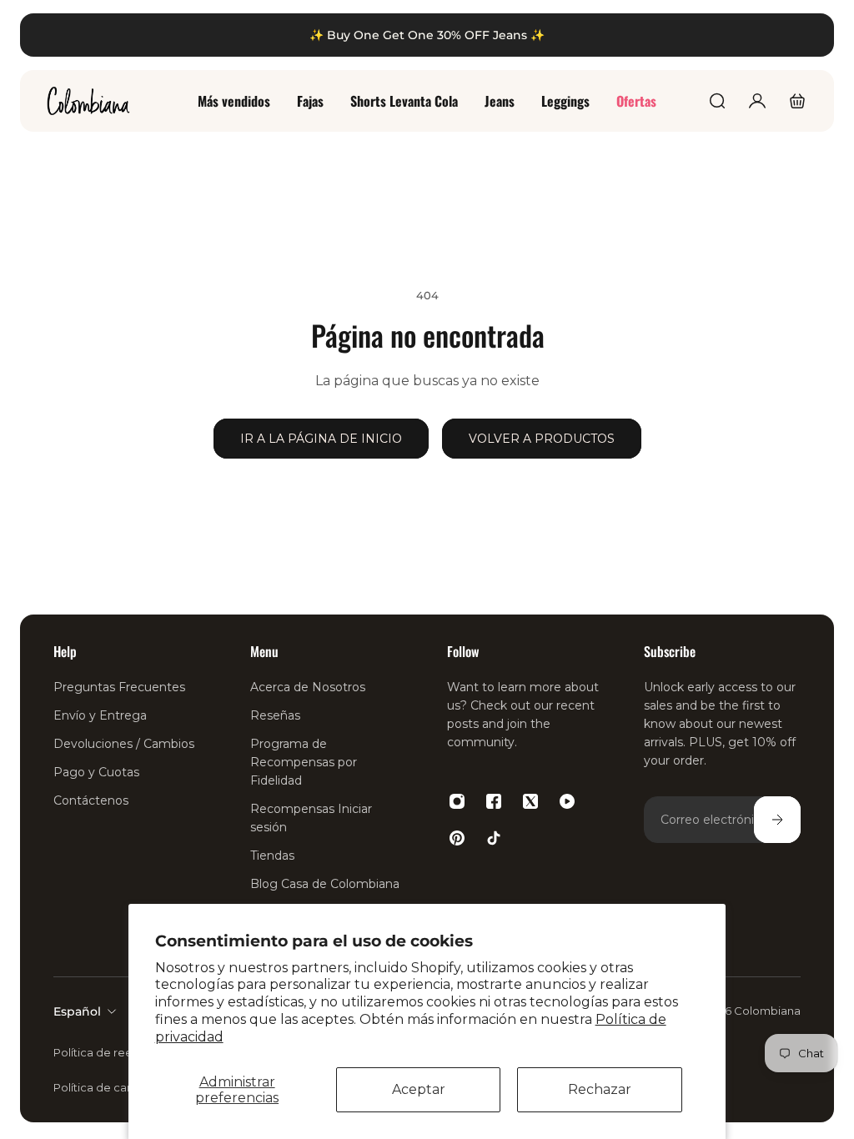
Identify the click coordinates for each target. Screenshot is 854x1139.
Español (77, 1011)
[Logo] (88, 101)
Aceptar (418, 1089)
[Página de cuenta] (757, 101)
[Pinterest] (457, 838)
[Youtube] (567, 801)
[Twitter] (530, 801)
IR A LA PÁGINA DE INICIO (321, 438)
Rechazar (599, 1089)
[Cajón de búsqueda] (717, 101)
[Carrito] (797, 101)
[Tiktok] (493, 838)
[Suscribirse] (777, 819)
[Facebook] (493, 801)
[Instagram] (457, 801)
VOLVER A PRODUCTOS (542, 438)
